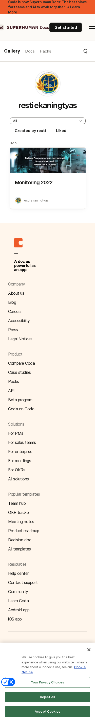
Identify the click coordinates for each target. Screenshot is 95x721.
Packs (45, 51)
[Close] (88, 649)
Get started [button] (65, 27)
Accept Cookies (47, 711)
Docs (30, 51)
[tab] (30, 132)
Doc (13, 143)
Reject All (47, 697)
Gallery (12, 51)
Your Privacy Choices (47, 682)
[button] (69, 51)
